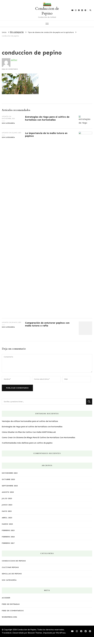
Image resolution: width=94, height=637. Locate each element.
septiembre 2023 (10, 486)
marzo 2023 (7, 524)
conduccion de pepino (14, 561)
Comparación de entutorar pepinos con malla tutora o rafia (47, 324)
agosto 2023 (8, 492)
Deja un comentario (10, 69)
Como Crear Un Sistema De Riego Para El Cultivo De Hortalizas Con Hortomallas (38, 437)
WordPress (60, 633)
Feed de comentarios (13, 611)
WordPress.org (9, 617)
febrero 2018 (8, 537)
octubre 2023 (8, 479)
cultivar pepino (10, 567)
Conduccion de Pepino (47, 11)
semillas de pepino (12, 574)
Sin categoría (17, 32)
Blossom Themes (35, 633)
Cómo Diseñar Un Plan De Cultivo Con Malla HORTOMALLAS (29, 432)
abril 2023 (7, 518)
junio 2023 (7, 505)
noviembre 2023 (10, 473)
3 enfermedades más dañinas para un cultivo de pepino (27, 443)
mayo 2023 (7, 511)
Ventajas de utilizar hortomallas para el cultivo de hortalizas (30, 421)
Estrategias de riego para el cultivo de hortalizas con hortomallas (47, 118)
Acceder (6, 598)
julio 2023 (7, 498)
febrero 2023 (8, 530)
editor (13, 60)
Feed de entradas (11, 604)
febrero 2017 (8, 543)
